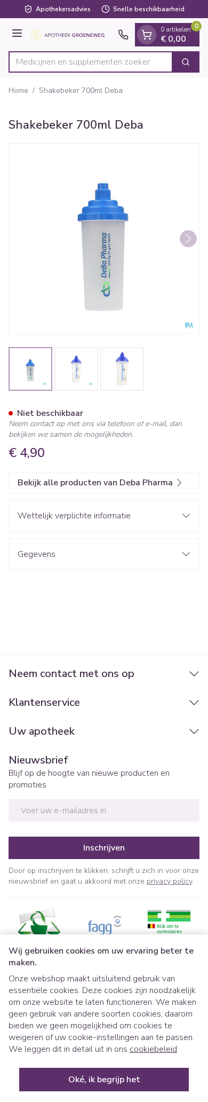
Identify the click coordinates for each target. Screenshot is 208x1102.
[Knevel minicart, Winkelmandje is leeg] (146, 34)
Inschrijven (104, 848)
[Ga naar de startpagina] (72, 35)
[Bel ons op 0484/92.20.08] (123, 34)
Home (18, 90)
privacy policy (169, 881)
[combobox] (91, 62)
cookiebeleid (153, 1049)
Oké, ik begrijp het (104, 1079)
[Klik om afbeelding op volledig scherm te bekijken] (104, 239)
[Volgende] (188, 238)
